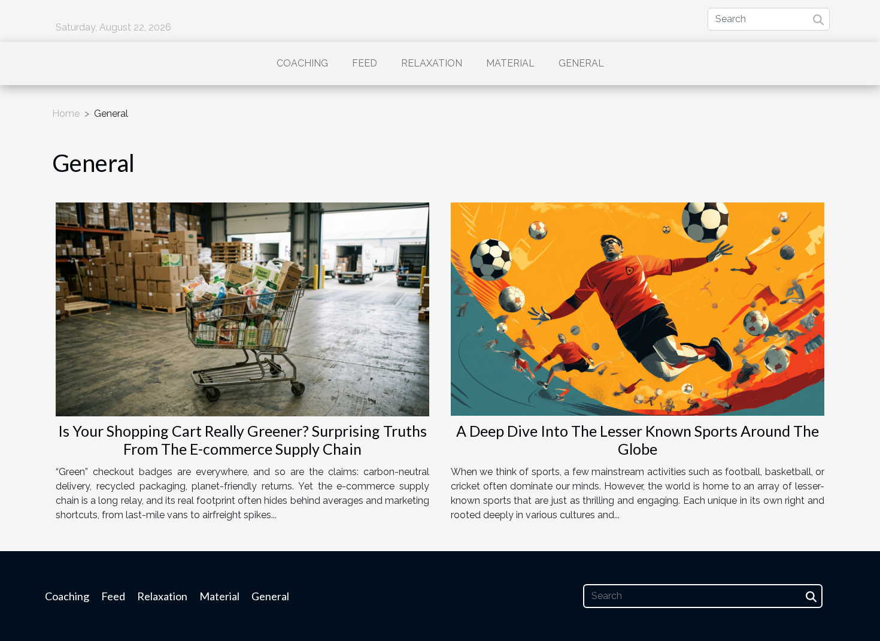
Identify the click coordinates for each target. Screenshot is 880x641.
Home (66, 113)
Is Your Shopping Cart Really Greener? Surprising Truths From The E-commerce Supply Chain (242, 440)
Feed (364, 63)
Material (510, 63)
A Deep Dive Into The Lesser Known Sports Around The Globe (637, 440)
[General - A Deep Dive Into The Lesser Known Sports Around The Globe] (637, 308)
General (581, 63)
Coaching (302, 63)
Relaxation (431, 63)
